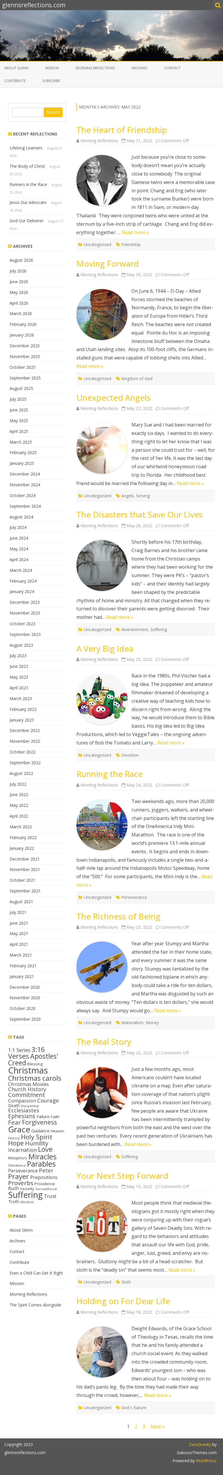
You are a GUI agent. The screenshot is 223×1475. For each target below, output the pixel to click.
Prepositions (43, 1177)
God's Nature (133, 1407)
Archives (139, 68)
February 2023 (23, 709)
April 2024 (19, 559)
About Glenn (16, 68)
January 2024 (22, 591)
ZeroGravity (200, 1444)
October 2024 (22, 495)
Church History (27, 1089)
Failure (43, 1116)
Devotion (130, 755)
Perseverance (134, 897)
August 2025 (21, 388)
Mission (52, 68)
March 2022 (21, 826)
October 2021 (22, 880)
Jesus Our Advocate (28, 202)
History (14, 1138)
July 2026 (18, 271)
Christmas (28, 1070)
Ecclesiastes (23, 1110)
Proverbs (20, 1183)
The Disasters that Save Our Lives (139, 514)
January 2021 (22, 976)
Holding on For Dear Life (123, 1300)
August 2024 (21, 517)
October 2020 (22, 1008)
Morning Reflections (95, 68)
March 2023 (21, 698)
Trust (50, 1196)
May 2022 (19, 805)
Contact (172, 68)
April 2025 (19, 431)
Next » (157, 1426)
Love (45, 1149)
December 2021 (25, 859)
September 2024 (25, 506)
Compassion (22, 1100)
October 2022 (22, 752)
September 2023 (25, 634)
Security (27, 1188)
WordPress (206, 1460)
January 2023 (22, 720)
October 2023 (22, 623)
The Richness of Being (118, 916)
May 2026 (19, 292)
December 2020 (25, 987)
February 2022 (23, 837)
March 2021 (21, 955)
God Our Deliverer (27, 220)
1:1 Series (19, 1049)
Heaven (57, 1131)
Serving (143, 495)
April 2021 (19, 944)
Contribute (15, 80)
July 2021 (18, 912)
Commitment (26, 1095)
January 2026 (22, 335)
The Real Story (103, 1041)
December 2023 (25, 602)
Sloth (126, 1282)
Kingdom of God (136, 378)
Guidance (40, 1131)
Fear (14, 1122)
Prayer (18, 1176)
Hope (16, 1143)
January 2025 (22, 463)
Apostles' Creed (33, 1059)
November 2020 (25, 997)
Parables (41, 1164)
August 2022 (21, 773)
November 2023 (25, 613)
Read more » (135, 232)
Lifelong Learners (26, 148)
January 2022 (22, 848)
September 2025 (25, 378)
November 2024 (25, 484)
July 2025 (18, 399)
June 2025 (19, 410)
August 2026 (21, 260)
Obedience (17, 1165)
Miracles (42, 1157)
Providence (45, 1183)
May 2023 (19, 677)
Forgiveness (39, 1122)
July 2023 (18, 655)
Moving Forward (107, 263)
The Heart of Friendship (121, 129)
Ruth (13, 1188)
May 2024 (19, 549)
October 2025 (22, 367)
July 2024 (18, 527)
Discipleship (30, 1106)
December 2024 (25, 474)
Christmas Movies (28, 1084)
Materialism (132, 1022)
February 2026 (23, 324)
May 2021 (19, 933)
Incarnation (22, 1149)
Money (152, 1022)
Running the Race (109, 773)
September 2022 (25, 762)
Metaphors (17, 1158)
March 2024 (21, 570)
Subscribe (51, 80)
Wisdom (27, 1202)
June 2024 (19, 538)
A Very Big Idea (104, 648)
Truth (13, 1201)
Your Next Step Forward (122, 1175)
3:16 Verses (26, 1053)
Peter (46, 1170)
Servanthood (46, 1189)
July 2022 (18, 784)
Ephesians (21, 1116)
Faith (55, 1116)
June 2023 (19, 666)
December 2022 (25, 730)
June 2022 (19, 794)
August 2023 (21, 645)
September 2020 (25, 1019)
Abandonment (134, 629)
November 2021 (25, 869)
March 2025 (21, 442)
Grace (19, 1129)
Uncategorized (97, 244)
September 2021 (25, 891)
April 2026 (19, 303)
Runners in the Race (28, 184)
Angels (127, 495)
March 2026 (21, 313)
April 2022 (19, 816)
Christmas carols (34, 1078)
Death (14, 1105)
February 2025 (23, 452)
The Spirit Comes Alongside (35, 1305)
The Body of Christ (27, 166)
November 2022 (25, 741)
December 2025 (25, 345)
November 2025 (25, 356)
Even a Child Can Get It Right (36, 1273)
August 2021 (21, 901)
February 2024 (23, 581)
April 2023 (19, 687)
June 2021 (19, 923)
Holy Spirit (36, 1136)
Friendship (131, 244)
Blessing (35, 1064)
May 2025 (19, 420)
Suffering (158, 629)
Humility (36, 1143)
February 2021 (23, 965)
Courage (48, 1100)
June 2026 (19, 281)
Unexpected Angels (113, 397)
